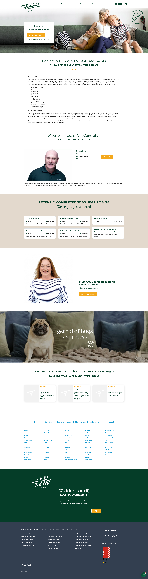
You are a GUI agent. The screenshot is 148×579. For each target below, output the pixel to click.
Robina (86, 450)
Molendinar (67, 445)
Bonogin (26, 445)
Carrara (26, 457)
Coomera (46, 435)
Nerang (66, 452)
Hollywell (46, 454)
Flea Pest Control (53, 545)
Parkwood (87, 442)
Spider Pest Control (53, 539)
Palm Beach (88, 437)
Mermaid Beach (68, 435)
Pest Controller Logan (81, 542)
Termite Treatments (66, 4)
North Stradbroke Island (70, 459)
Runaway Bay (88, 452)
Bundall (26, 450)
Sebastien (81, 151)
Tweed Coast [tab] (108, 422)
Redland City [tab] (94, 422)
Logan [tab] (69, 422)
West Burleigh (108, 447)
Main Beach (67, 430)
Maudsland (67, 433)
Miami (65, 442)
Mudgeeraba (67, 447)
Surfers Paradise (109, 430)
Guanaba (46, 447)
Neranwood (67, 454)
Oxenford (87, 433)
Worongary (108, 454)
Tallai (106, 433)
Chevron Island (28, 459)
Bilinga (25, 442)
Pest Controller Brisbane (82, 534)
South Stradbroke (89, 454)
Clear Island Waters (49, 428)
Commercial (100, 4)
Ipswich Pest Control (27, 539)
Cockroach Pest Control (55, 536)
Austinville (26, 435)
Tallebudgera (108, 435)
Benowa (26, 437)
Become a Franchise (111, 530)
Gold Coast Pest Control (28, 536)
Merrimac (66, 440)
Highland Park (47, 452)
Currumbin (46, 437)
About (85, 4)
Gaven (45, 445)
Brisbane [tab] (37, 422)
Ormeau (87, 428)
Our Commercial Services (109, 543)
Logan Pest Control (26, 542)
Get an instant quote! (36, 35)
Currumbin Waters (48, 440)
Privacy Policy (79, 548)
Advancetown (27, 428)
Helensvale (47, 450)
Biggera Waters (28, 440)
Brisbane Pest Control (27, 534)
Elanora (46, 442)
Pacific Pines (88, 435)
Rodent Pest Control (54, 542)
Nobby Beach (67, 457)
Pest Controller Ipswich (81, 539)
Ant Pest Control (53, 548)
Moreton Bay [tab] (80, 422)
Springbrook (108, 428)
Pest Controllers (78, 4)
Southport (87, 457)
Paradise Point (88, 440)
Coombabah (47, 433)
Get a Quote (107, 157)
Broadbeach (27, 447)
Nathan (66, 450)
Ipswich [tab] (60, 422)
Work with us (92, 4)
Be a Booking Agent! (111, 536)
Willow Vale (108, 450)
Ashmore (26, 433)
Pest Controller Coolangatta (83, 545)
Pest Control (55, 4)
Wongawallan (108, 452)
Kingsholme (47, 459)
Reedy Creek (88, 447)
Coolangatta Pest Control (28, 545)
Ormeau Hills (88, 430)
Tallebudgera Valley (110, 437)
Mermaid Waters (68, 437)
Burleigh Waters (28, 454)
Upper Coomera (109, 442)
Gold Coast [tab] (49, 422)
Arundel (26, 430)
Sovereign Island (89, 459)
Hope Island (47, 457)
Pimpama (87, 445)
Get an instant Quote (88, 294)
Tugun (106, 440)
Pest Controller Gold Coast (83, 536)
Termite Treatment (53, 534)
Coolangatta (47, 430)
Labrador (66, 428)
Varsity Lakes (108, 445)
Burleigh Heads (28, 452)
